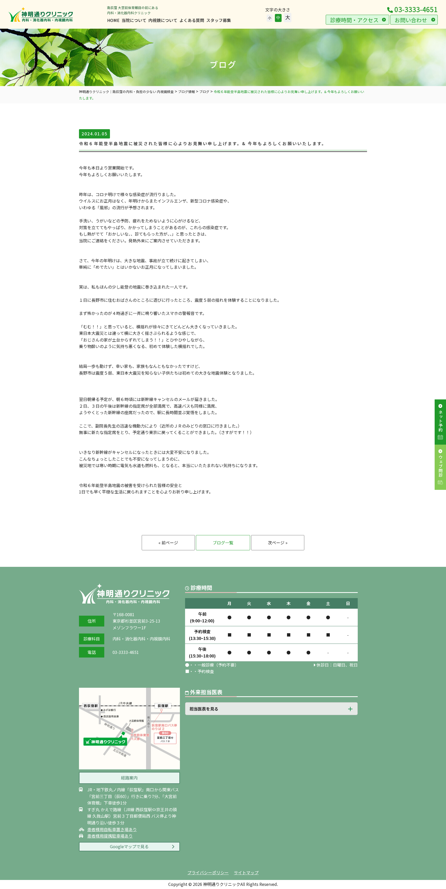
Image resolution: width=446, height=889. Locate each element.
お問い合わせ (411, 20)
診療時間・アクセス (354, 20)
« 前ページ (168, 542)
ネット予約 (440, 421)
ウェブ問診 (440, 466)
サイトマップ (246, 872)
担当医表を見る (203, 709)
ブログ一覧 (223, 542)
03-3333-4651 (415, 9)
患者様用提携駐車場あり (110, 836)
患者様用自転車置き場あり (112, 829)
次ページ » (278, 542)
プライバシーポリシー (208, 872)
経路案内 (129, 778)
